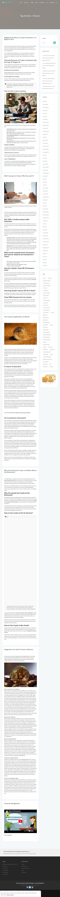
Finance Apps (45, 327)
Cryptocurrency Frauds (25, 868)
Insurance (44, 342)
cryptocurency (45, 302)
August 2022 (45, 176)
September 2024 (46, 131)
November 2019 (46, 241)
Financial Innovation (46, 332)
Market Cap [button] (26, 2)
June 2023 (45, 158)
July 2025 (44, 113)
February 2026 (45, 104)
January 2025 (45, 119)
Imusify (36, 2)
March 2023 (45, 161)
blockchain (50, 278)
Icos (47, 2)
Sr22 (50, 364)
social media (45, 364)
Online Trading (45, 354)
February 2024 (45, 140)
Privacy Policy (51, 2)
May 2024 (45, 137)
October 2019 (45, 244)
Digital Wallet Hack (46, 322)
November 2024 (46, 125)
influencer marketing (46, 339)
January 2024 (45, 143)
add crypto (30, 487)
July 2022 (44, 179)
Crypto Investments (46, 307)
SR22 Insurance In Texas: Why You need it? (19, 176)
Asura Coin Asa (5, 868)
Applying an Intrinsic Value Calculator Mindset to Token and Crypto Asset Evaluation (48, 73)
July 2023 (44, 155)
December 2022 (46, 167)
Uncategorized (23, 872)
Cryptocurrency (45, 305)
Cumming (52, 312)
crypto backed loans (46, 300)
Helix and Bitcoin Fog (46, 337)
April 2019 (45, 262)
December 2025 (46, 107)
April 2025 (45, 116)
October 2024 (45, 128)
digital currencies (46, 317)
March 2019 (45, 265)
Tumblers (51, 366)
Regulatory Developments (47, 359)
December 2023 (46, 146)
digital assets (45, 315)
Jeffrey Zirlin (45, 349)
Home (21, 2)
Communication (45, 290)
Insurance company (46, 344)
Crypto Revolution (46, 310)
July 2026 (44, 101)
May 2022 (45, 182)
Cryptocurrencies (24, 866)
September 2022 (46, 173)
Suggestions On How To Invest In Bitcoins (18, 649)
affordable (34, 279)
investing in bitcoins (25, 759)
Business (22, 864)
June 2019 (45, 256)
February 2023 (45, 164)
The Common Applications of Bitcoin (17, 317)
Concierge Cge (42, 2)
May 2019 (45, 259)
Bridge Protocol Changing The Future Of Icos (9, 864)
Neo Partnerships (5, 870)
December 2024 (46, 122)
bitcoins (44, 278)
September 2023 (46, 152)
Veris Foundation (5, 872)
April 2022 (45, 185)
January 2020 (45, 235)
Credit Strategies (46, 295)
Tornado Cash (45, 366)
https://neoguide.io (8, 835)
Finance (22, 870)
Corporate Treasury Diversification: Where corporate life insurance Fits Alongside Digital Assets (48, 58)
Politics (51, 354)
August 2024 (45, 134)
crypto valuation (45, 312)
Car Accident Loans (46, 283)
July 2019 (44, 253)
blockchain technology (46, 280)
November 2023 (46, 149)
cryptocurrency (10, 72)
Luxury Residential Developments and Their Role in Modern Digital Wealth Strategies (49, 65)
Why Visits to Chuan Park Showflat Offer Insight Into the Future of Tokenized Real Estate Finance (48, 81)
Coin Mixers (45, 288)
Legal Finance (52, 349)
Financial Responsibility (47, 334)
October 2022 (45, 170)
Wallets (32, 2)
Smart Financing (45, 361)
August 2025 (45, 110)
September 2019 (46, 247)
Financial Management (12, 803)
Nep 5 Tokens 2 (5, 874)
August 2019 (45, 250)
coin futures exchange (46, 285)
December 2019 (46, 238)
